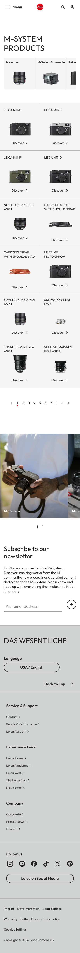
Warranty (10, 919)
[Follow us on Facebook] (34, 864)
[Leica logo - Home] (40, 7)
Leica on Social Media (40, 878)
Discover (18, 143)
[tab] (37, 527)
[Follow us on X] (58, 864)
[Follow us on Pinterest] (70, 864)
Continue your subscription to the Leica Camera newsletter (71, 604)
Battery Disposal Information (40, 919)
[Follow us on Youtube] (22, 864)
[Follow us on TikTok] (46, 864)
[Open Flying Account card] (72, 7)
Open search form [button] (63, 7)
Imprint (9, 908)
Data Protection (28, 908)
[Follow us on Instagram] (10, 864)
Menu (17, 6)
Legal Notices (52, 908)
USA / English (31, 667)
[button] (72, 684)
